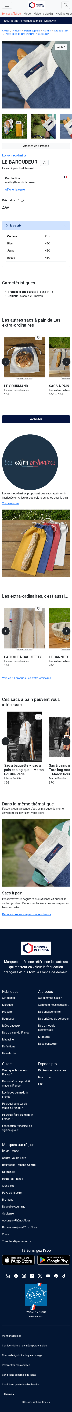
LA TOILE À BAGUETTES (23, 657)
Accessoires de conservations (20, 34)
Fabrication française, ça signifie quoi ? (17, 1128)
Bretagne (7, 1199)
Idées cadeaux (11, 1025)
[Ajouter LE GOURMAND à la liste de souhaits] (38, 337)
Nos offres (45, 1077)
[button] (36, 1365)
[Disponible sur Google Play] (53, 1260)
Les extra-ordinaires (14, 155)
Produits (17, 31)
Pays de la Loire (12, 1192)
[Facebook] (16, 1276)
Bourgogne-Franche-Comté (19, 1165)
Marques (7, 1004)
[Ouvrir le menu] (7, 5)
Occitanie (8, 1213)
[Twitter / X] (40, 1276)
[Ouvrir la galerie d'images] (36, 75)
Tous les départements (16, 1241)
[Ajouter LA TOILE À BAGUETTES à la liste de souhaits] (38, 608)
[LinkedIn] (32, 1276)
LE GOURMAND (16, 386)
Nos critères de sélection (53, 1018)
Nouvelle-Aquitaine (13, 1206)
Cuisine (47, 31)
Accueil (5, 31)
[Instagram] (24, 1276)
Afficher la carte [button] (15, 189)
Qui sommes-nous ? (50, 997)
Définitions (8, 1046)
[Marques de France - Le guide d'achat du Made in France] (36, 5)
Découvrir (50, 20)
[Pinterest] (56, 1276)
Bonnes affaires (11, 13)
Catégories (9, 997)
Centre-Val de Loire (14, 1158)
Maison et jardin (43, 13)
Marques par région (18, 1145)
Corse (5, 1234)
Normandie (8, 1171)
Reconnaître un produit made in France (16, 1083)
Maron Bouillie (12, 778)
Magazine (8, 1039)
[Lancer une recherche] (65, 5)
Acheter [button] (36, 419)
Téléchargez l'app (36, 1250)
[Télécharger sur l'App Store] (18, 1260)
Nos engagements (49, 1011)
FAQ (40, 1084)
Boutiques (8, 1018)
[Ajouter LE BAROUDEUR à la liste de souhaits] (44, 163)
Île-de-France (10, 1151)
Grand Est (8, 1185)
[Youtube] (48, 1276)
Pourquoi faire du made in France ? (17, 1117)
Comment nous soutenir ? (53, 1004)
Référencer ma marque (52, 1070)
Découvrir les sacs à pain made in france (26, 914)
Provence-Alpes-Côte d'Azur (19, 1227)
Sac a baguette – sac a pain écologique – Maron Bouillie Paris (24, 769)
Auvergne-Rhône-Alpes (16, 1220)
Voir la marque (10, 503)
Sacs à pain (43, 34)
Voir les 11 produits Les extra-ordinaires (26, 678)
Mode (27, 13)
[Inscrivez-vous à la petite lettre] (8, 1276)
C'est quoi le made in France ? (14, 1072)
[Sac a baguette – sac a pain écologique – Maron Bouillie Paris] (24, 737)
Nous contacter (47, 1043)
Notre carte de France (16, 1032)
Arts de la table (61, 31)
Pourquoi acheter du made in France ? (14, 1106)
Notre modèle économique (46, 1027)
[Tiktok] (64, 1276)
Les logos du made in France (15, 1094)
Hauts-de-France (12, 1178)
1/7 (62, 47)
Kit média (44, 1036)
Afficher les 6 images (36, 146)
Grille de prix (13, 225)
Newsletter (9, 1053)
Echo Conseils (43, 1402)
